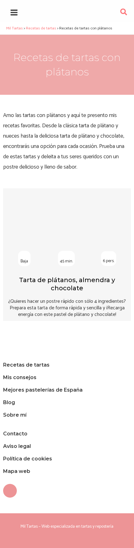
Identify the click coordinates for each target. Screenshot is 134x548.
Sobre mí (14, 415)
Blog (9, 402)
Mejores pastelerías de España (43, 390)
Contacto (15, 434)
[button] (124, 14)
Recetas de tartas (26, 365)
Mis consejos (19, 377)
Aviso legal (17, 446)
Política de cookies (27, 459)
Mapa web (16, 471)
